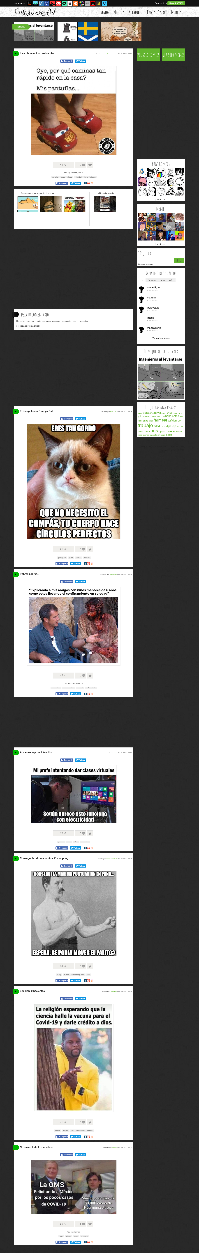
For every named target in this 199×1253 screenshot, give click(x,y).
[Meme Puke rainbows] (161, 172)
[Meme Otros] (179, 172)
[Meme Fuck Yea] (179, 181)
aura (155, 430)
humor (66, 975)
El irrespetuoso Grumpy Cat (36, 411)
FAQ (177, 446)
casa (63, 177)
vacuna (90, 1131)
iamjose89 (113, 574)
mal (166, 426)
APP (182, 446)
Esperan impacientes (32, 991)
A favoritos (90, 165)
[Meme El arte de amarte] (151, 226)
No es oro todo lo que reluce (36, 1147)
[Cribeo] (64, 3)
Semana (152, 280)
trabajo (145, 425)
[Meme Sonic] (142, 172)
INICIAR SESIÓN (176, 3)
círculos (87, 558)
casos (76, 1236)
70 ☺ (63, 1122)
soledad (80, 688)
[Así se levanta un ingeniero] (161, 398)
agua (140, 413)
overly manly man (77, 975)
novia (157, 412)
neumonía (84, 1236)
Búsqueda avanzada (145, 264)
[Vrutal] (58, 3)
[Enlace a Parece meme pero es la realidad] (74, 210)
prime (140, 421)
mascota (153, 435)
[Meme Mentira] (170, 181)
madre (169, 434)
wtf (170, 420)
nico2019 (113, 411)
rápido (69, 177)
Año (171, 280)
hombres (161, 416)
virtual (76, 842)
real (181, 416)
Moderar (177, 12)
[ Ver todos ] (161, 199)
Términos (152, 446)
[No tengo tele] (81, 3)
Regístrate (160, 3)
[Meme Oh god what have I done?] (142, 181)
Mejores (119, 12)
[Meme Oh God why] (151, 172)
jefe (159, 435)
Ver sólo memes (174, 55)
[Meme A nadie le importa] (179, 226)
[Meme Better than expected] (142, 191)
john (115, 753)
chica (169, 413)
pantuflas (55, 177)
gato (140, 416)
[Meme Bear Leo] (151, 217)
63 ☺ (63, 1223)
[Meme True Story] (170, 172)
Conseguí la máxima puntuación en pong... (45, 858)
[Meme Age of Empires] (161, 217)
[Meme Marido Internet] (170, 236)
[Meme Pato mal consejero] (170, 217)
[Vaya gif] (87, 3)
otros (88, 975)
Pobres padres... (29, 574)
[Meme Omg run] (170, 191)
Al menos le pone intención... (37, 752)
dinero (179, 432)
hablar (147, 431)
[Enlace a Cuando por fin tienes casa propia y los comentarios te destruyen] (105, 210)
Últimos (103, 12)
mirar (151, 421)
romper (180, 426)
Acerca (144, 446)
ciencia (57, 1131)
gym (180, 413)
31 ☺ (63, 966)
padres (65, 688)
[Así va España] (52, 3)
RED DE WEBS (19, 3)
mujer (154, 416)
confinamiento (91, 688)
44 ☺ (63, 164)
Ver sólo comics (148, 55)
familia (140, 432)
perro (151, 413)
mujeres (171, 431)
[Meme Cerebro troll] (179, 217)
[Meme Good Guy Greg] (142, 236)
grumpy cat (62, 558)
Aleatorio (136, 12)
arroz (164, 413)
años (145, 420)
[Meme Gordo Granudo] (179, 236)
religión (65, 1131)
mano (148, 416)
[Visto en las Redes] (46, 3)
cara (163, 435)
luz (161, 426)
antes (175, 416)
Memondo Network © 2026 (173, 450)
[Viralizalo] (104, 3)
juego (175, 413)
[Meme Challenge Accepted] (161, 191)
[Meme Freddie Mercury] (179, 191)
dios (72, 1131)
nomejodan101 (111, 859)
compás (78, 558)
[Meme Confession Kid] (161, 226)
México (68, 1236)
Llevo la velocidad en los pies (37, 53)
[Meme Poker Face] (151, 181)
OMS (61, 1236)
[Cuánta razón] (35, 3)
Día (141, 280)
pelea (162, 432)
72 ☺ (63, 833)
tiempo (176, 420)
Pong (59, 975)
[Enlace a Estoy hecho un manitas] (51, 210)
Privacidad (161, 446)
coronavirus (56, 688)
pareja (172, 426)
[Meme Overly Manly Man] (170, 226)
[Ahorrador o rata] (98, 3)
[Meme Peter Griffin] (142, 226)
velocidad (78, 177)
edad (157, 426)
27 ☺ (63, 549)
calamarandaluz (111, 54)
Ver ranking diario (161, 338)
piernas (146, 435)
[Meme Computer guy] (161, 181)
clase (69, 842)
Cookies (171, 446)
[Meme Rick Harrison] (142, 217)
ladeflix (114, 1147)
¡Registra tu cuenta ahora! (28, 326)
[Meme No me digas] (151, 191)
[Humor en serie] (69, 3)
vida (145, 412)
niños (72, 688)
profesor (61, 842)
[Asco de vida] (29, 3)
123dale (114, 991)
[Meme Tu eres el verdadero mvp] (151, 236)
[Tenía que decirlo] (92, 3)
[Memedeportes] (41, 3)
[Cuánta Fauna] (75, 3)
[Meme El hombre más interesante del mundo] (161, 236)
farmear (160, 420)
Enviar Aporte (157, 12)
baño (168, 416)
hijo (144, 416)
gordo (71, 558)
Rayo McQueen (90, 177)
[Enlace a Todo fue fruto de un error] (28, 210)
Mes (163, 280)
